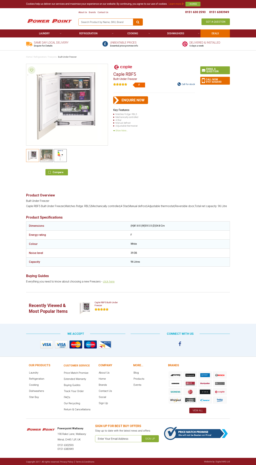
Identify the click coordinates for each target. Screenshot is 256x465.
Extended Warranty (75, 379)
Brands (92, 12)
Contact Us (103, 12)
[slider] (120, 84)
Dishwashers (175, 33)
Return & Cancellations (77, 409)
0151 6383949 (219, 12)
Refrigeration (88, 33)
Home (29, 57)
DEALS (215, 33)
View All (198, 410)
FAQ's (67, 397)
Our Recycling (72, 403)
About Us (82, 12)
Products (139, 378)
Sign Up (103, 403)
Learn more (175, 3)
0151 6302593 (214, 81)
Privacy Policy (66, 462)
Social (102, 397)
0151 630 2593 (195, 12)
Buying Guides (72, 385)
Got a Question (215, 21)
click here (109, 281)
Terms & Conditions (85, 462)
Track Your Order (74, 391)
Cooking (132, 33)
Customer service (77, 365)
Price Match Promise (76, 372)
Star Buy (34, 397)
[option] (100, 308)
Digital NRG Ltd (223, 461)
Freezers (52, 57)
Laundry (44, 33)
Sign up (150, 438)
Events (137, 384)
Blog (136, 372)
